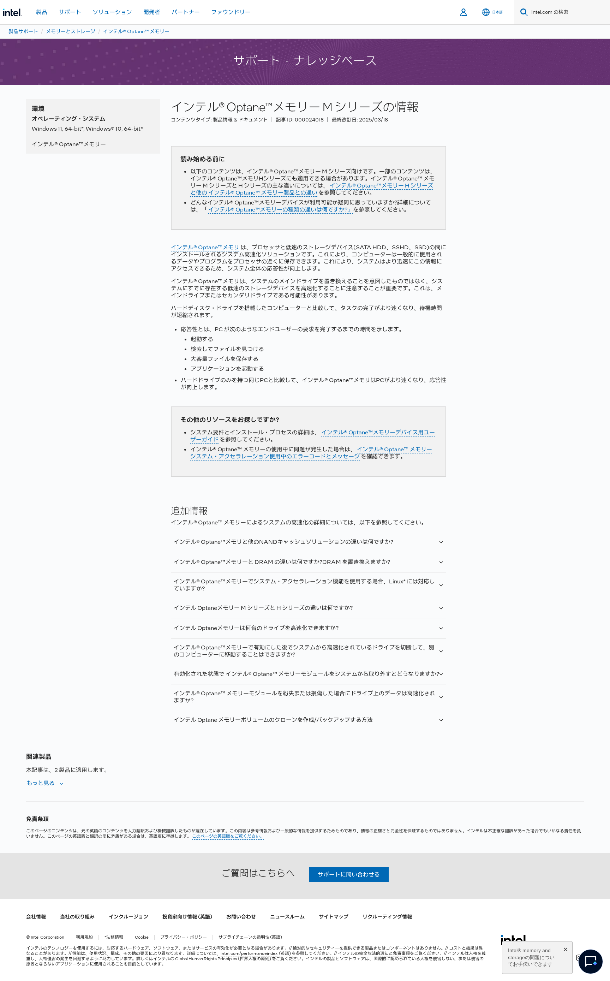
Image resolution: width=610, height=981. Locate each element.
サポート (70, 12)
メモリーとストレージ (70, 31)
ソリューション (112, 12)
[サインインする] (464, 12)
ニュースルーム (287, 917)
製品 (41, 12)
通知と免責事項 (395, 953)
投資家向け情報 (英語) (187, 917)
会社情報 (36, 917)
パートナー (186, 12)
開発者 (151, 12)
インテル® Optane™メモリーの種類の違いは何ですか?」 (280, 209)
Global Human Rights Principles (206, 959)
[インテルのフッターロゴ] (514, 940)
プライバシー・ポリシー (183, 937)
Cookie (142, 937)
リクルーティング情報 (387, 917)
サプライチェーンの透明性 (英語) (250, 937)
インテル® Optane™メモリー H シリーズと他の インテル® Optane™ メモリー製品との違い (311, 189)
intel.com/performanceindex (249, 953)
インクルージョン (128, 917)
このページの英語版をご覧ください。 (228, 836)
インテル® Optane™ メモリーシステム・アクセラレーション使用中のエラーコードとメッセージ (311, 453)
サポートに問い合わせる (349, 874)
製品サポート (23, 31)
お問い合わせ (241, 917)
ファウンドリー (231, 12)
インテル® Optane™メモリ (205, 247)
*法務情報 (113, 937)
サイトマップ (333, 917)
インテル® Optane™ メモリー (136, 31)
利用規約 (84, 937)
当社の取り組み (77, 917)
